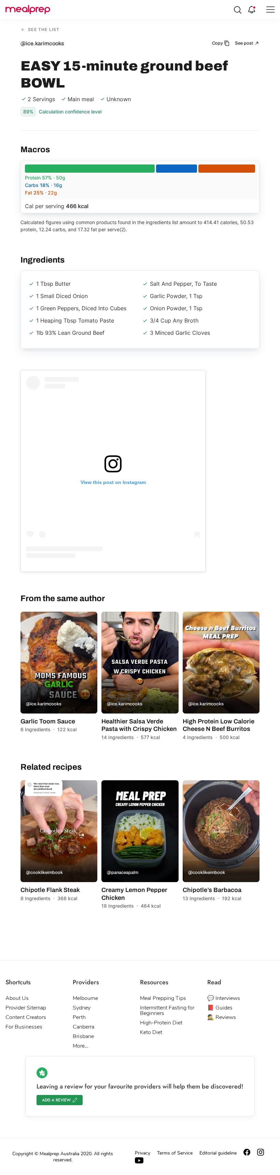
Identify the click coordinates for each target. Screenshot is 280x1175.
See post (244, 43)
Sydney (81, 1008)
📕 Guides (220, 1008)
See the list (43, 30)
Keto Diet (151, 1032)
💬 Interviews (223, 998)
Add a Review (56, 1100)
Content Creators (25, 1017)
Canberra (83, 1027)
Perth (79, 1017)
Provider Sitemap (25, 1008)
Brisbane (83, 1036)
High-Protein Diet (161, 1023)
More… (80, 1046)
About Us (17, 998)
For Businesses (23, 1027)
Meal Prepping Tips (163, 998)
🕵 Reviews (221, 1017)
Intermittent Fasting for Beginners (167, 1010)
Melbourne (85, 998)
